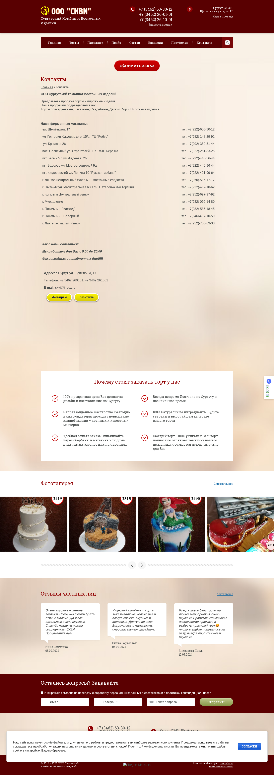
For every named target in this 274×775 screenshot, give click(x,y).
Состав (134, 43)
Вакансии (155, 43)
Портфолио (179, 43)
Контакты (204, 43)
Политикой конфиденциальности (151, 746)
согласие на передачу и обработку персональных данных (101, 693)
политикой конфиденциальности (188, 693)
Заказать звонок (160, 24)
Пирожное (95, 43)
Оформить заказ (137, 65)
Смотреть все (223, 484)
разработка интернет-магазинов (221, 765)
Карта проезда (223, 16)
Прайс (116, 43)
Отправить (216, 702)
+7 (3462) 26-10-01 (155, 19)
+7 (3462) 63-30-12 (155, 9)
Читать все (225, 594)
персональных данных (77, 746)
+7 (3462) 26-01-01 (155, 14)
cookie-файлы (53, 742)
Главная (54, 43)
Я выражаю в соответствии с (127, 693)
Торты (74, 43)
